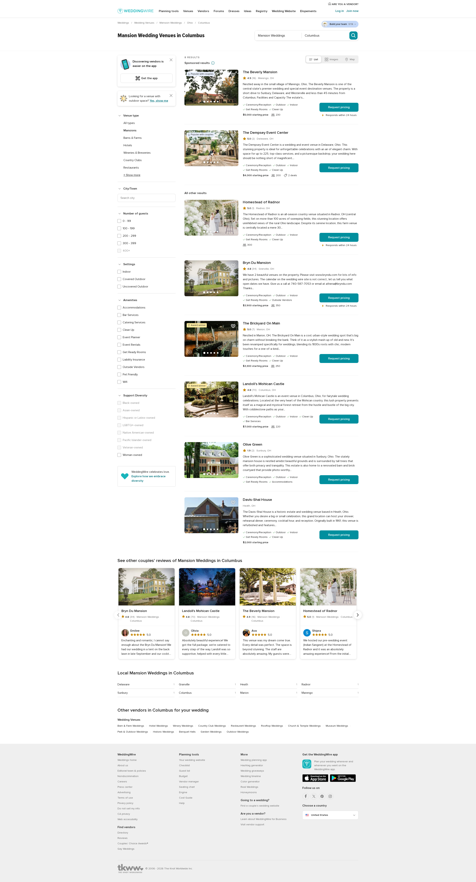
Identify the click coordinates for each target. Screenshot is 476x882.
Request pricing (339, 107)
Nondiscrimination (128, 776)
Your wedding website (192, 760)
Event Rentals (131, 345)
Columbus (185, 693)
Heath (244, 684)
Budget (183, 776)
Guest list (184, 770)
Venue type (131, 115)
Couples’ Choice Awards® (133, 843)
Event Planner (131, 337)
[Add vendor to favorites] (233, 75)
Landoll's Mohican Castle (263, 384)
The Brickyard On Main (261, 323)
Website (284, 11)
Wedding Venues (144, 22)
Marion (244, 693)
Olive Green (252, 444)
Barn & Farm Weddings (131, 725)
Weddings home (127, 760)
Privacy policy (125, 803)
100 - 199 (129, 228)
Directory (123, 832)
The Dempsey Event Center (265, 132)
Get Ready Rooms (134, 352)
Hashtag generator (252, 765)
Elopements (308, 11)
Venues (188, 11)
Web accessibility (128, 819)
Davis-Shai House (257, 499)
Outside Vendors (133, 367)
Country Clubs (132, 160)
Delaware (124, 684)
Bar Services (131, 315)
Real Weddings (249, 787)
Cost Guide (185, 797)
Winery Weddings (183, 725)
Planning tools (169, 11)
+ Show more (131, 175)
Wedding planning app (254, 760)
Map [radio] (352, 59)
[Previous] (118, 615)
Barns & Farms (132, 138)
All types (129, 123)
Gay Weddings (126, 848)
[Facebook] (305, 796)
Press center (125, 787)
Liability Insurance (134, 359)
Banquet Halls (187, 731)
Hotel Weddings (158, 725)
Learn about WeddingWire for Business (264, 819)
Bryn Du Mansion (257, 263)
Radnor (306, 684)
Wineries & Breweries (137, 153)
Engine (183, 792)
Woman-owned (132, 455)
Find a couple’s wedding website (260, 805)
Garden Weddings (211, 731)
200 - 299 (129, 236)
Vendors (203, 11)
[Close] (171, 59)
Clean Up (128, 330)
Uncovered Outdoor (135, 286)
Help (182, 803)
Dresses (234, 11)
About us (123, 765)
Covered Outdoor (134, 279)
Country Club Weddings (212, 725)
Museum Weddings (337, 725)
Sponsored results (197, 63)
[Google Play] (343, 781)
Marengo (307, 693)
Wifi (125, 382)
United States (319, 815)
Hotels (127, 145)
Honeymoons (249, 792)
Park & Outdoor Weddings (133, 731)
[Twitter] (314, 796)
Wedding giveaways (252, 770)
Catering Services (134, 322)
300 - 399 (129, 243)
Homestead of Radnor (261, 202)
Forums (219, 11)
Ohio (190, 22)
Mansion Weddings (171, 22)
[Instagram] (330, 796)
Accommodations (134, 307)
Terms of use (125, 797)
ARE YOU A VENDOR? (344, 4)
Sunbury (123, 693)
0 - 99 (127, 221)
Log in (339, 11)
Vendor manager (189, 781)
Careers (122, 781)
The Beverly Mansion (260, 72)
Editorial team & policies (132, 770)
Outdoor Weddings (238, 731)
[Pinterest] (322, 796)
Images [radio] (334, 59)
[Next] (358, 615)
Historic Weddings (163, 731)
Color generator (250, 781)
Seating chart (187, 787)
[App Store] (315, 781)
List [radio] (316, 59)
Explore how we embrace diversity (148, 478)
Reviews (123, 838)
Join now (352, 11)
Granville (184, 684)
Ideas (247, 11)
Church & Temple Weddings (304, 725)
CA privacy (124, 813)
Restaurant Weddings (243, 725)
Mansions (129, 130)
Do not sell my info (129, 808)
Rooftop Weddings (272, 725)
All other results (195, 193)
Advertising (124, 792)
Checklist (184, 765)
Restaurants (131, 167)
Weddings (124, 22)
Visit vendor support (252, 824)
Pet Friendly (130, 374)
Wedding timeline (251, 776)
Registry (261, 11)
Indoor (127, 272)
